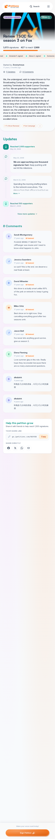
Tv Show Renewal (12, 126)
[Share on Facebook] (8, 448)
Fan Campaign (29, 126)
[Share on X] (15, 448)
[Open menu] (48, 6)
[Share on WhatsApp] (22, 448)
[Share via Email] (28, 448)
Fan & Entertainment (12, 17)
